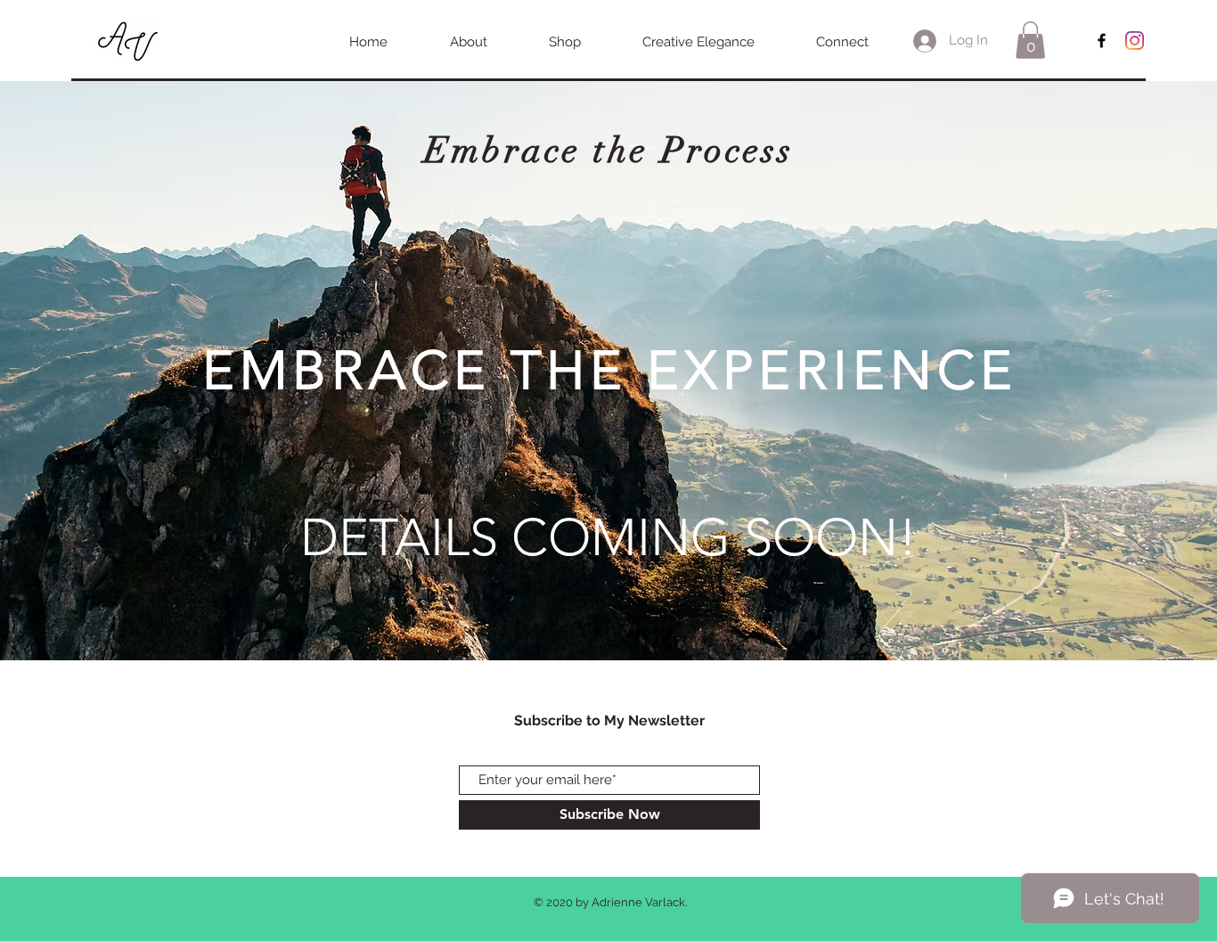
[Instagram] (1134, 40)
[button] (1030, 40)
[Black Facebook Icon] (1101, 40)
